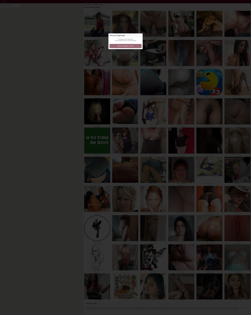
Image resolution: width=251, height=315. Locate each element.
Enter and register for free (126, 46)
